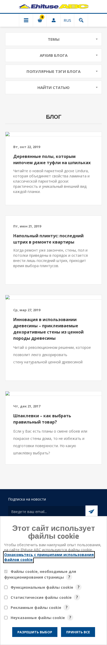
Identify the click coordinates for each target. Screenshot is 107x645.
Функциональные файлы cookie (42, 587)
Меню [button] (26, 20)
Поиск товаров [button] (81, 20)
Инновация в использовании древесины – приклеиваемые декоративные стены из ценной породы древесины (48, 329)
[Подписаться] (91, 511)
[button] (53, 39)
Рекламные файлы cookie (36, 607)
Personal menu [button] (53, 20)
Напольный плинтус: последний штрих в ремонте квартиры (48, 239)
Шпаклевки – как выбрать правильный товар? (42, 419)
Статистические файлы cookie (41, 597)
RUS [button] (67, 20)
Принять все (78, 632)
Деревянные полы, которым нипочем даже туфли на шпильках (52, 159)
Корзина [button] (39, 20)
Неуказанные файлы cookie (38, 617)
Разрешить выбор (34, 632)
